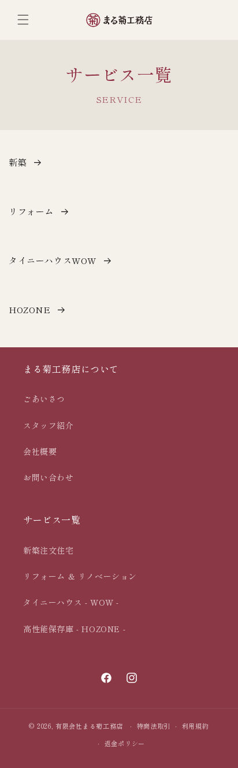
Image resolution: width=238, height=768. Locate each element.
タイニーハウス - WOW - (71, 602)
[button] (23, 19)
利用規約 (195, 725)
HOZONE (30, 309)
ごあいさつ (44, 399)
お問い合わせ (48, 477)
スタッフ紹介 (48, 425)
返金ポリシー (125, 743)
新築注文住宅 (48, 550)
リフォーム (31, 211)
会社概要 (40, 451)
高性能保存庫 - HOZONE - (74, 629)
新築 (18, 162)
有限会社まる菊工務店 (89, 725)
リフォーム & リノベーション (80, 576)
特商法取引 (154, 725)
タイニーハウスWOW (52, 260)
